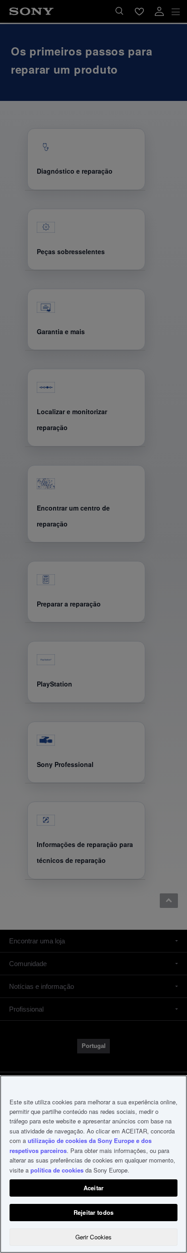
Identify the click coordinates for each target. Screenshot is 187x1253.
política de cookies (57, 1170)
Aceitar (93, 1187)
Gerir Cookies (93, 1237)
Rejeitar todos (93, 1212)
